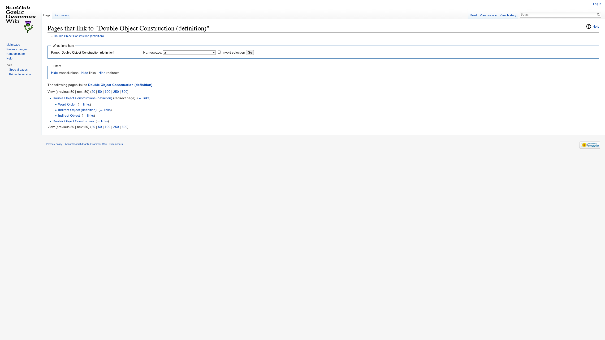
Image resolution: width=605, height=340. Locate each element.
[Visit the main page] (21, 19)
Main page (13, 44)
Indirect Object (69, 115)
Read (473, 15)
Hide (54, 73)
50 (100, 92)
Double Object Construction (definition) (79, 36)
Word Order (67, 104)
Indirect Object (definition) (77, 110)
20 (93, 92)
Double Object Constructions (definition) (82, 98)
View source (488, 15)
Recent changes (16, 49)
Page (46, 15)
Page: (55, 52)
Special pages (18, 69)
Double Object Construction (73, 121)
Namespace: (152, 52)
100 (107, 92)
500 (124, 92)
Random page (15, 53)
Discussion (61, 15)
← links (143, 98)
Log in (597, 4)
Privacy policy (54, 144)
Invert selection (233, 52)
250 (116, 92)
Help (595, 26)
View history (508, 15)
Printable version (20, 74)
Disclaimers (116, 144)
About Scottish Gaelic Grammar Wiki (86, 144)
